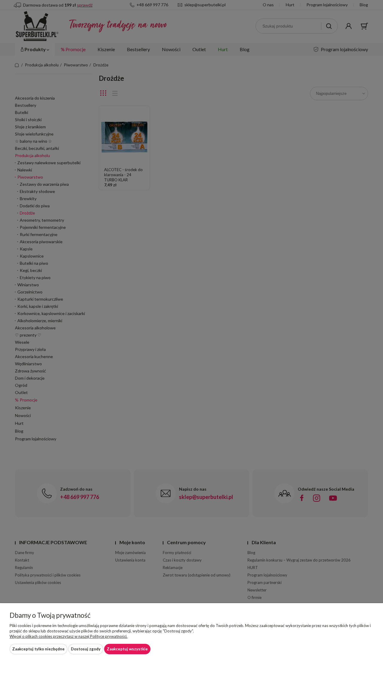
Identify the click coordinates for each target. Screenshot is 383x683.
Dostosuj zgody (86, 649)
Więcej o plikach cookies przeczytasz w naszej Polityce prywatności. (68, 636)
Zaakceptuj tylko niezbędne (38, 649)
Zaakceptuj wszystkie (127, 649)
